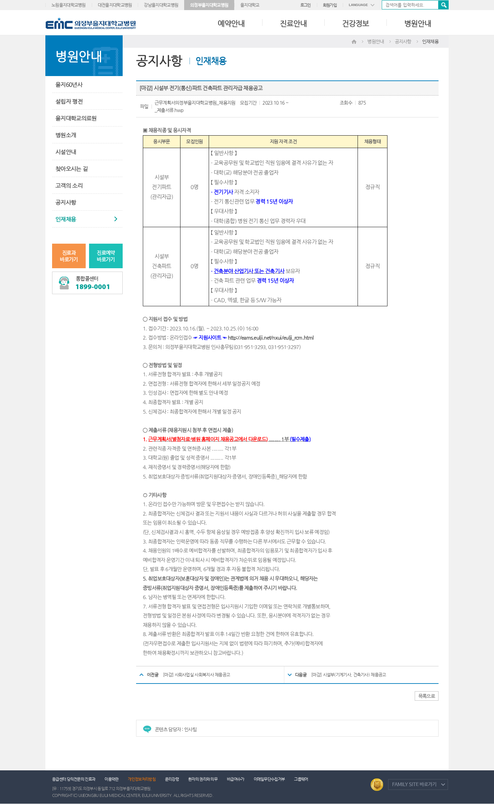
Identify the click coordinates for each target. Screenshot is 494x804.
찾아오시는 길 (71, 168)
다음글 (300, 674)
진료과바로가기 (69, 256)
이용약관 (111, 779)
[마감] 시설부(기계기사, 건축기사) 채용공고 (348, 674)
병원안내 (417, 23)
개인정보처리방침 (141, 779)
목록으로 (426, 696)
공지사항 (65, 202)
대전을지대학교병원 (115, 4)
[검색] (415, 4)
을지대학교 (249, 4)
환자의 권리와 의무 (202, 779)
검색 (443, 5)
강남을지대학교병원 (161, 4)
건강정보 (355, 23)
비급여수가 (235, 779)
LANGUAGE (358, 5)
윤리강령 (172, 779)
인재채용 (65, 219)
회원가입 (330, 5)
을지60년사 (68, 84)
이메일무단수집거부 (269, 779)
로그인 (305, 5)
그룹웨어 (301, 779)
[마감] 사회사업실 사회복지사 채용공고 (196, 674)
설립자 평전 (69, 101)
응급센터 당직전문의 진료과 (73, 779)
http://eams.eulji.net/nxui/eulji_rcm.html (271, 338)
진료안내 (293, 23)
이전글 (152, 674)
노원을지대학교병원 (68, 4)
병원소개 (65, 135)
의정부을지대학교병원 (209, 4)
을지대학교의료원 (75, 118)
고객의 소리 (69, 185)
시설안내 (65, 151)
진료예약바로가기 (106, 256)
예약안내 (231, 23)
